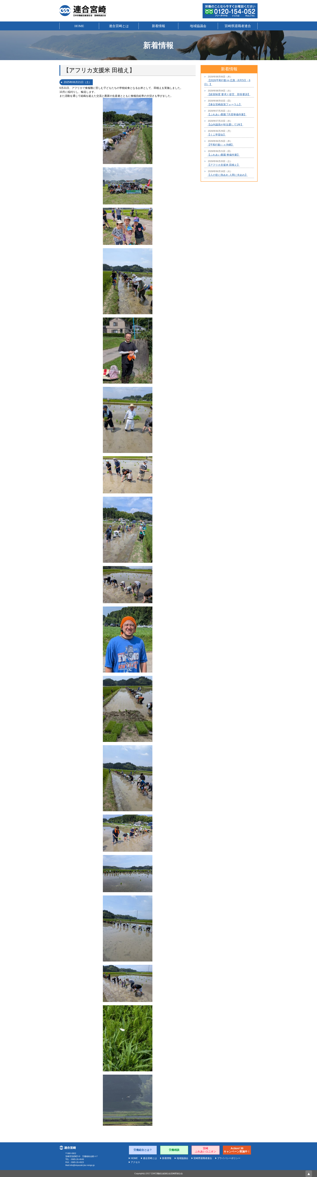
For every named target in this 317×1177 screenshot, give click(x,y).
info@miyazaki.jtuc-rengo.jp (82, 1165)
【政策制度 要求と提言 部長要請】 (228, 94)
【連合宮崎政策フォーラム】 (224, 104)
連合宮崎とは (119, 26)
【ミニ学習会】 (216, 134)
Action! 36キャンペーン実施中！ (237, 1150)
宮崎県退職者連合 (238, 26)
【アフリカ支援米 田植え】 (223, 164)
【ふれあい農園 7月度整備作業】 (227, 114)
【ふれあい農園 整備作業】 (223, 154)
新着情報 (158, 26)
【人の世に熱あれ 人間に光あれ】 (227, 175)
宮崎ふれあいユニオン (205, 1150)
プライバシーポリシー (228, 1158)
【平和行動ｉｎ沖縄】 (220, 144)
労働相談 (174, 1149)
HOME (79, 26)
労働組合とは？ (143, 1149)
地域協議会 (198, 26)
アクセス (135, 1162)
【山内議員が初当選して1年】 (225, 124)
